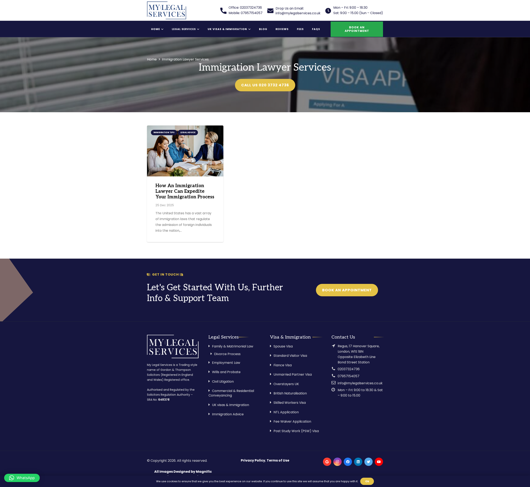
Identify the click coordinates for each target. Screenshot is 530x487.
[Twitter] (368, 462)
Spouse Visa (283, 346)
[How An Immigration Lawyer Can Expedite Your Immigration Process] (185, 150)
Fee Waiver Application (292, 421)
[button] (22, 478)
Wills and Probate (226, 372)
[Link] (166, 10)
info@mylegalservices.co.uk (360, 383)
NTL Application (286, 412)
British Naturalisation (290, 393)
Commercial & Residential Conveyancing (231, 393)
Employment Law (226, 362)
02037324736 (349, 369)
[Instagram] (337, 462)
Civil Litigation (223, 381)
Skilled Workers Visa (289, 402)
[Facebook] (348, 462)
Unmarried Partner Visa (292, 374)
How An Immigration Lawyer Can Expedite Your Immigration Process (184, 191)
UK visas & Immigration (230, 405)
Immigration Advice (228, 414)
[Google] (327, 462)
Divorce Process (227, 354)
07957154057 (348, 376)
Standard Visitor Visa (290, 355)
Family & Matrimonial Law (232, 346)
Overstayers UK (286, 384)
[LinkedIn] (358, 462)
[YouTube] (379, 462)
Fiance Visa (282, 365)
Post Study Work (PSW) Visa (296, 431)
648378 (164, 400)
